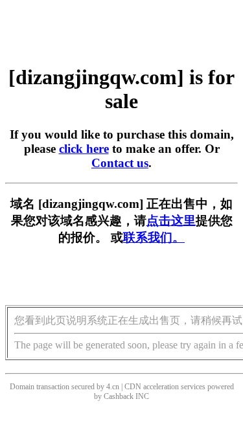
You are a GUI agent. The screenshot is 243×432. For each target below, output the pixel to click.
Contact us (119, 163)
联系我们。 (154, 237)
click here (84, 148)
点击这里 (171, 220)
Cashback (118, 396)
